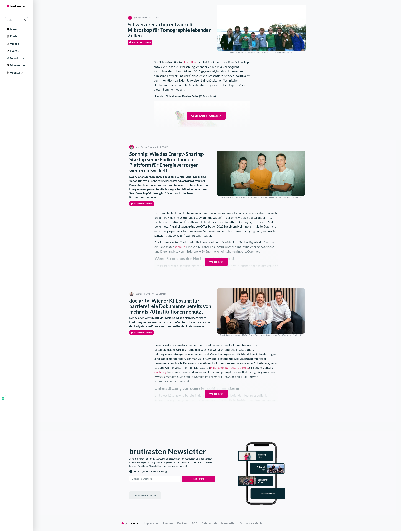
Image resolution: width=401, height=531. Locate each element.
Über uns (167, 523)
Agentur (14, 72)
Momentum (17, 65)
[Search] (25, 19)
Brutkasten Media (251, 523)
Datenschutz (209, 523)
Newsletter (16, 58)
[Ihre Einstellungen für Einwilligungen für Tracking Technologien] (3, 398)
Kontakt (182, 523)
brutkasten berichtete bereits (229, 367)
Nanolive (190, 62)
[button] (140, 42)
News (13, 29)
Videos (14, 43)
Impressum (151, 523)
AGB (194, 523)
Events (14, 51)
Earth (13, 36)
